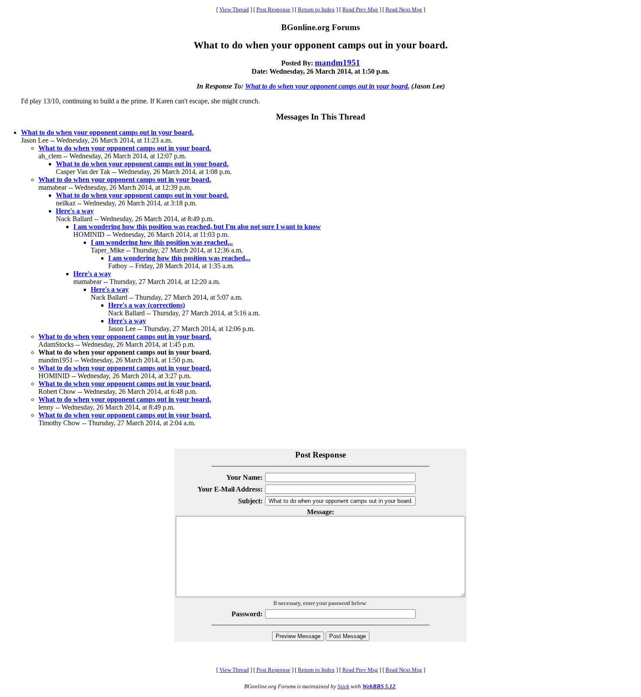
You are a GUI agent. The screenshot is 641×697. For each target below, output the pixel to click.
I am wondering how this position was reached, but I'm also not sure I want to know (197, 226)
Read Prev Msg (360, 9)
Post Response (273, 9)
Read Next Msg (403, 9)
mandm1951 (337, 62)
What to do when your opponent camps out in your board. (327, 86)
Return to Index (316, 9)
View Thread (234, 9)
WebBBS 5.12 (379, 686)
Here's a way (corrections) (146, 305)
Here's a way (75, 211)
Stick (343, 686)
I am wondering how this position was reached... (162, 242)
